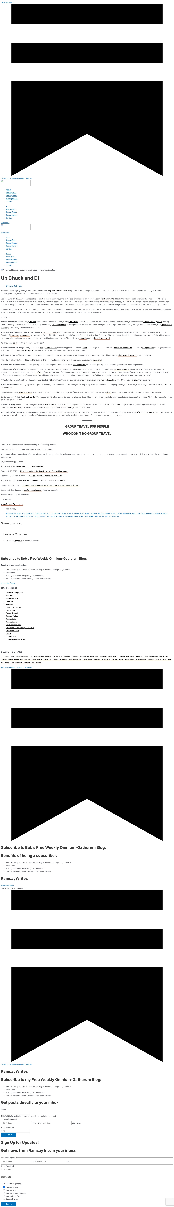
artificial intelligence (22, 656)
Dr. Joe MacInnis (59, 325)
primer (33, 322)
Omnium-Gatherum (14, 286)
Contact (9, 201)
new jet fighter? (27, 350)
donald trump (163, 656)
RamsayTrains (11, 196)
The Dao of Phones (54, 516)
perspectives (148, 347)
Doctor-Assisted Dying (151, 656)
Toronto (158, 659)
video (108, 392)
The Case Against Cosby (74, 404)
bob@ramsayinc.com (33, 490)
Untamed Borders (121, 369)
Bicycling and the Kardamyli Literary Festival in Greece (43, 471)
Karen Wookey (91, 513)
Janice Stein (79, 513)
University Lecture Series (15, 639)
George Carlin (60, 513)
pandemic (115, 659)
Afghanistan (11, 513)
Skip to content (7, 2)
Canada (55, 656)
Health (56, 659)
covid (110, 656)
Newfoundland (98, 659)
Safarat (39, 372)
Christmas (75, 656)
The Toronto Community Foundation (20, 628)
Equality (4, 659)
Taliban (42, 516)
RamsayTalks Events (14, 1196)
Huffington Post (12, 598)
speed (84, 347)
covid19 (122, 656)
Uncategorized (11, 636)
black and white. (108, 299)
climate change (84, 656)
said (15, 343)
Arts (30, 656)
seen (40, 302)
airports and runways (127, 355)
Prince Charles (12, 516)
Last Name (76, 1123)
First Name (37, 1123)
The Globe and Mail (13, 625)
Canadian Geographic (152, 322)
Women (38, 662)
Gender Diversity (37, 659)
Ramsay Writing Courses (16, 1193)
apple (12, 656)
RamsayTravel (11, 622)
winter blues (114, 516)
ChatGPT (67, 656)
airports (20, 513)
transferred (25, 335)
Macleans (9, 604)
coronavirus (103, 656)
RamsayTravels (12, 1199)
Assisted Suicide (39, 656)
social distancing (141, 659)
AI (2, 656)
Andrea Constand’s (113, 404)
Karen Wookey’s (52, 404)
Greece (70, 513)
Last (68, 1161)
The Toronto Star (12, 631)
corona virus (94, 656)
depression (139, 656)
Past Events (10, 610)
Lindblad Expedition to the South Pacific (45, 476)
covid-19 (115, 656)
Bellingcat (48, 656)
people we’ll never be (123, 347)
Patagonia (14, 335)
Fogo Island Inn (46, 513)
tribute (63, 412)
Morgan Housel (87, 659)
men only (97, 360)
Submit (9, 1135)
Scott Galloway (32, 516)
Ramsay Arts (11, 1190)
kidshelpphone (104, 513)
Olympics (107, 659)
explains (134, 380)
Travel (8, 634)
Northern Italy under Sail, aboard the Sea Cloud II (44, 480)
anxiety (7, 656)
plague (121, 659)
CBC (60, 656)
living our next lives (48, 347)
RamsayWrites (12, 198)
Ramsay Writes (12, 616)
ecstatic (83, 338)
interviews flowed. (102, 338)
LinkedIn (9, 601)
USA (12, 662)
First (34, 1161)
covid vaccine (130, 656)
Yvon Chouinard (49, 332)
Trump (7, 662)
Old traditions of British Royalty (154, 513)
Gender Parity (48, 659)
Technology (150, 659)
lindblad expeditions (131, 513)
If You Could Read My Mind (148, 412)
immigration (63, 659)
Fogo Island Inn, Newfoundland (30, 466)
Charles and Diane (32, 513)
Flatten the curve (13, 659)
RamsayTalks (11, 193)
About (8, 190)
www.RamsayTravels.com (12, 504)
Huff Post (9, 595)
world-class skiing (108, 380)
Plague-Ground (12, 613)
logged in (18, 541)
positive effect (79, 365)
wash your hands (29, 662)
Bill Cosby (18, 407)
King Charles (116, 513)
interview (74, 322)
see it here (67, 407)
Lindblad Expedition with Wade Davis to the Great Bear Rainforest (50, 485)
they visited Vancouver (57, 290)
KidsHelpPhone (25, 392)
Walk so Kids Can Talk (30, 397)
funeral (128, 299)
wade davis (83, 516)
